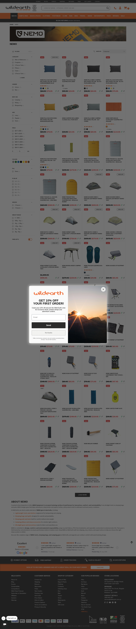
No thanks (48, 333)
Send (48, 325)
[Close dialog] (103, 289)
